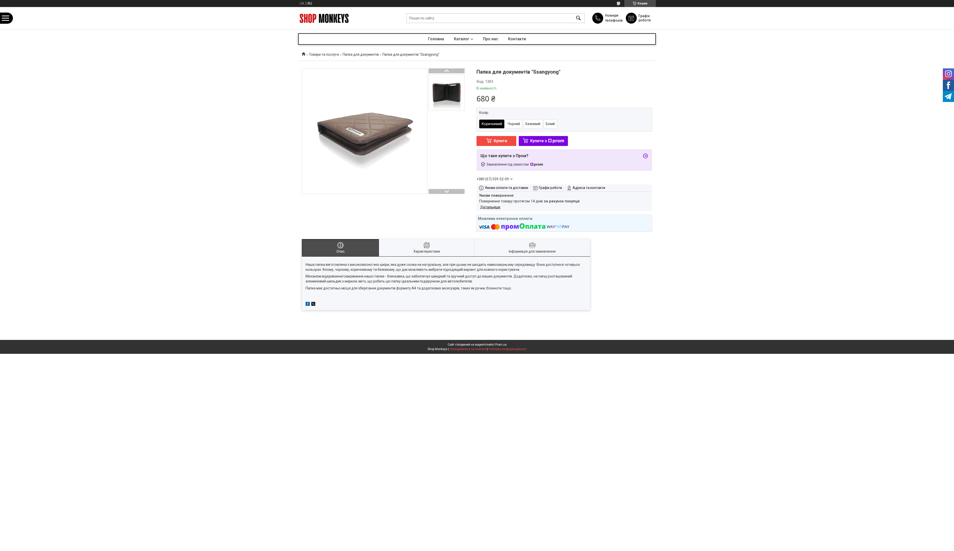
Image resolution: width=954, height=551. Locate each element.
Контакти (517, 39)
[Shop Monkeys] (324, 18)
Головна (436, 39)
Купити (500, 140)
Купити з (538, 140)
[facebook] (308, 305)
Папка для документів (361, 54)
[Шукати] (578, 18)
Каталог (461, 39)
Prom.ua (501, 344)
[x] (313, 305)
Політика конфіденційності (507, 349)
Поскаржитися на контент (468, 349)
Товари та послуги (324, 54)
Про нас (490, 39)
